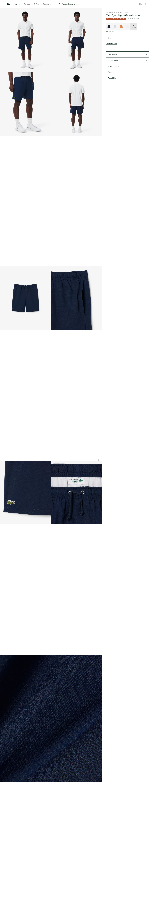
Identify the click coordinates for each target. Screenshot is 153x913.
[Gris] (115, 26)
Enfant (36, 4)
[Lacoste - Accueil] (8, 4)
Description (112, 54)
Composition (113, 60)
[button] (145, 4)
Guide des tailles (111, 43)
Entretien (111, 72)
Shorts (126, 12)
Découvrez (47, 4)
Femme (27, 4)
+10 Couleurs (133, 26)
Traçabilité (112, 78)
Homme (17, 4)
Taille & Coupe (113, 66)
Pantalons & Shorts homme (114, 12)
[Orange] (121, 26)
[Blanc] (127, 26)
